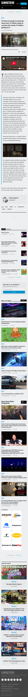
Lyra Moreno (6, 246)
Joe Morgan (5, 263)
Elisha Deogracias (7, 30)
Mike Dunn (14, 586)
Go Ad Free (18, 11)
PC (15, 206)
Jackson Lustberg (7, 274)
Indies (11, 206)
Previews (14, 582)
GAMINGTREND (8, 695)
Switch (3, 209)
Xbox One (9, 209)
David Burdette (6, 395)
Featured (8, 229)
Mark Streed (14, 612)
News (2, 18)
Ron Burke (5, 234)
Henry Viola (5, 254)
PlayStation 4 (21, 206)
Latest (3, 229)
